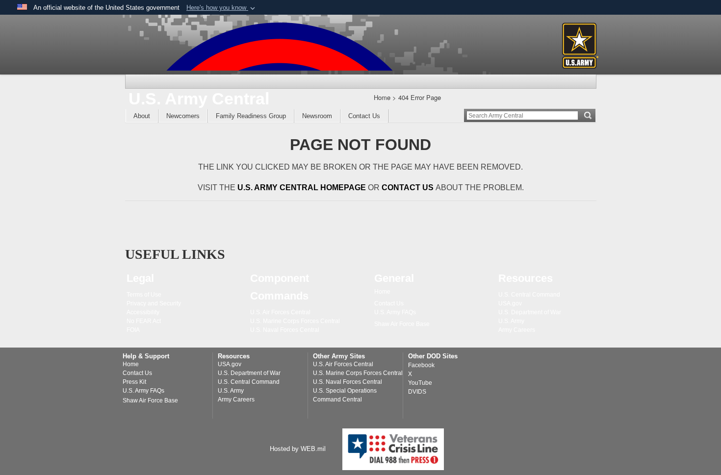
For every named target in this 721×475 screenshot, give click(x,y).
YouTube (420, 382)
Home (131, 364)
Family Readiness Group (251, 116)
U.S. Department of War (249, 373)
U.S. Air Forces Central (343, 364)
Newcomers (183, 116)
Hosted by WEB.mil (298, 448)
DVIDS (417, 391)
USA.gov (229, 364)
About (141, 116)
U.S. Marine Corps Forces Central (358, 373)
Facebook (421, 365)
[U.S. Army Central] (280, 47)
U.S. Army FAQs (143, 390)
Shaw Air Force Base (150, 400)
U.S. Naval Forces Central (347, 381)
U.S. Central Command (249, 381)
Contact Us (364, 116)
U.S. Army (231, 390)
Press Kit (134, 381)
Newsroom (317, 116)
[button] (221, 8)
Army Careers (236, 399)
